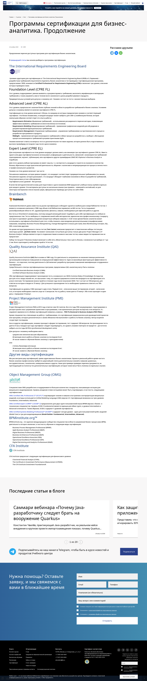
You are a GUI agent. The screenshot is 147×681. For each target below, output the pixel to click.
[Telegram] (112, 53)
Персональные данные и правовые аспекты (22, 669)
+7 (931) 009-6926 (60, 657)
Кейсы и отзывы (30, 660)
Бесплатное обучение (15, 657)
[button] (66, 542)
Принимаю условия (129, 677)
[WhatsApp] (121, 53)
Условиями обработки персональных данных (130, 670)
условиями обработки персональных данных (102, 614)
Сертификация (13, 663)
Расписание (12, 660)
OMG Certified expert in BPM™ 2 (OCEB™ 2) (25, 404)
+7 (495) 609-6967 (61, 654)
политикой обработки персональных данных (103, 610)
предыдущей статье (18, 60)
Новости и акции (31, 665)
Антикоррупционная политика (46, 669)
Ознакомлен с (130, 667)
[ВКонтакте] (116, 53)
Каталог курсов (13, 652)
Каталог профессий (15, 654)
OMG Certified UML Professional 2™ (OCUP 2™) (26, 396)
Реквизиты (29, 657)
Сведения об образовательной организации (39, 654)
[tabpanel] (59, 519)
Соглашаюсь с (130, 670)
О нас (27, 652)
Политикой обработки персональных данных (130, 667)
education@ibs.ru (60, 660)
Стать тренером (30, 663)
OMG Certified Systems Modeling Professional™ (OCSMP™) (31, 412)
